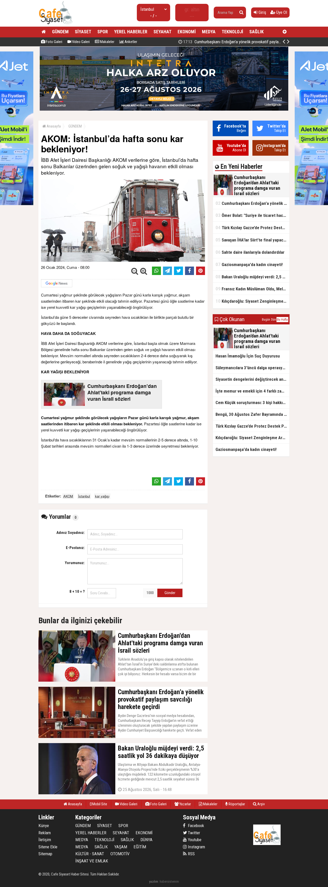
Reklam (44, 832)
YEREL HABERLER (130, 31)
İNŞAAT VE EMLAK (91, 860)
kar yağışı (102, 496)
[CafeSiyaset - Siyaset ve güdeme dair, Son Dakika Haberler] (55, 24)
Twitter (193, 832)
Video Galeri (80, 41)
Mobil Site (99, 804)
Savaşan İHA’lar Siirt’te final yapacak (252, 240)
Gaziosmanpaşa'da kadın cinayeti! (249, 264)
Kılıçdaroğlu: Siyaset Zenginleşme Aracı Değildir (252, 301)
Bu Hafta (282, 319)
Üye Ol (281, 12)
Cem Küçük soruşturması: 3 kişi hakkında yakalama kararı (252, 402)
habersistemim (169, 881)
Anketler (130, 41)
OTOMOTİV (120, 853)
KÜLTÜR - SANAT (89, 853)
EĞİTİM (140, 846)
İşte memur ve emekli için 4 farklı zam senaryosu (252, 391)
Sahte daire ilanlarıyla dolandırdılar (250, 252)
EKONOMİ (187, 31)
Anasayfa (53, 126)
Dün (273, 319)
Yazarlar (185, 804)
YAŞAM (120, 846)
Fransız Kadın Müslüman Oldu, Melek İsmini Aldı (252, 289)
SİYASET (83, 31)
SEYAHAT (162, 31)
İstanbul (84, 496)
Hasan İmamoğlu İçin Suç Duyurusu (248, 355)
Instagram (196, 846)
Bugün (266, 319)
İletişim (44, 839)
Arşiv (261, 804)
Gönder (170, 592)
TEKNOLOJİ (232, 31)
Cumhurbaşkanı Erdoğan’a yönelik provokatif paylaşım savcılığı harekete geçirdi (255, 41)
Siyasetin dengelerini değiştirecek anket (252, 379)
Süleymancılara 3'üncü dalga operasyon (251, 367)
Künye (43, 825)
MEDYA (209, 31)
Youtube (194, 839)
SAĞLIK (256, 31)
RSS (191, 853)
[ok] (241, 12)
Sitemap (45, 853)
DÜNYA (146, 839)
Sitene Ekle (47, 846)
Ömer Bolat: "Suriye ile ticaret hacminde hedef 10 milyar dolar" (252, 215)
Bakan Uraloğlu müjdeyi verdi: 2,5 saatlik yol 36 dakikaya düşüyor (252, 277)
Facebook (195, 825)
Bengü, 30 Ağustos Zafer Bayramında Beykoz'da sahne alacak (252, 414)
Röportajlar (236, 804)
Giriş (262, 12)
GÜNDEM (60, 31)
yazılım (153, 881)
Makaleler (106, 41)
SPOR (102, 31)
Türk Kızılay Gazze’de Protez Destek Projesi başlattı (252, 227)
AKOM (68, 496)
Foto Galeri (53, 41)
